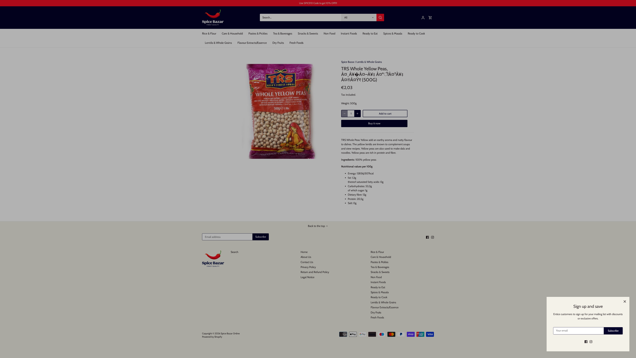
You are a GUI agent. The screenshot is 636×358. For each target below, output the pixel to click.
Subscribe (613, 330)
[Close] (624, 301)
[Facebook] (585, 341)
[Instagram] (590, 341)
